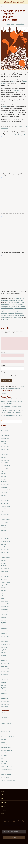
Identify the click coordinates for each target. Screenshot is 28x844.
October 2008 (4, 706)
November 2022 (5, 438)
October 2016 (4, 503)
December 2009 (5, 669)
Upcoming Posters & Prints (8, 780)
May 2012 (3, 593)
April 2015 (3, 533)
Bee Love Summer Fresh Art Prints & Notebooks (14, 399)
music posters (19, 308)
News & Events (9, 300)
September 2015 (5, 519)
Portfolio (4, 802)
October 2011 (4, 609)
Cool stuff (3, 720)
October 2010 (4, 641)
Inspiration (3, 739)
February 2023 (5, 435)
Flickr (5, 822)
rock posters (11, 313)
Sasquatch (17, 90)
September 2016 (5, 506)
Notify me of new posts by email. (11, 375)
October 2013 (4, 555)
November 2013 (5, 552)
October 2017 (4, 487)
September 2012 (5, 582)
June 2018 (3, 473)
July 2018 (3, 471)
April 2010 (3, 658)
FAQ (2, 814)
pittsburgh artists (10, 311)
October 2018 (4, 463)
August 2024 (4, 427)
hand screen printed (14, 306)
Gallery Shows (5, 734)
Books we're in (5, 717)
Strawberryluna (14, 2)
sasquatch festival (20, 313)
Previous (4, 393)
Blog (2, 798)
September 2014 (5, 541)
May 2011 (3, 622)
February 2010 (5, 663)
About (3, 806)
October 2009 (4, 674)
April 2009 (3, 690)
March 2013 (4, 566)
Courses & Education (6, 723)
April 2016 (3, 511)
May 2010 (3, 655)
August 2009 (4, 679)
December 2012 (5, 574)
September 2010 (5, 644)
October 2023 (4, 430)
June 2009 (3, 685)
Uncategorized (5, 777)
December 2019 (5, 446)
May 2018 (3, 476)
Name (3, 352)
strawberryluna (20, 24)
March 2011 (4, 628)
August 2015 (4, 522)
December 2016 (5, 498)
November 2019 (5, 449)
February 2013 (5, 568)
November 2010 (5, 639)
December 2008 (5, 701)
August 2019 (4, 454)
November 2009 (5, 671)
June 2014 (3, 544)
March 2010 (4, 660)
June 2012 (3, 590)
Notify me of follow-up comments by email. (13, 372)
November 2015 (5, 517)
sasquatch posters (6, 315)
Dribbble (9, 822)
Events (2, 728)
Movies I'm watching (6, 750)
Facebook (18, 822)
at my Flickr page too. (20, 135)
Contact (3, 810)
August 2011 (4, 614)
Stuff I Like (3, 772)
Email (3, 359)
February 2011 (5, 631)
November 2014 (5, 538)
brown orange (11, 302)
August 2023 (4, 433)
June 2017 (3, 495)
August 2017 (4, 492)
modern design (10, 308)
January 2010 (4, 666)
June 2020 (3, 444)
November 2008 (5, 704)
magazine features (6, 747)
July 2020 (3, 441)
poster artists (18, 311)
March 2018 (4, 481)
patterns (3, 311)
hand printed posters (11, 304)
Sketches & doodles (6, 769)
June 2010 (3, 652)
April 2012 (3, 595)
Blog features (4, 712)
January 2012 (4, 601)
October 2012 (4, 579)
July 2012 (3, 587)
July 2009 (3, 682)
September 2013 (5, 557)
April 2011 (3, 625)
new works (24, 310)
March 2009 (4, 693)
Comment (3, 336)
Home (3, 791)
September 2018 (5, 465)
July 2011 (3, 617)
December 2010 (5, 636)
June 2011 (3, 620)
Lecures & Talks (5, 745)
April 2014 (3, 547)
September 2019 (5, 452)
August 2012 (4, 585)
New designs (17, 298)
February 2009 (5, 696)
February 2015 (5, 536)
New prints (3, 758)
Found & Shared (5, 731)
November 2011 (5, 606)
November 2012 (5, 576)
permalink (5, 319)
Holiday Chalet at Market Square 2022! (11, 415)
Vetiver (13, 81)
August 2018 (4, 468)
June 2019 (3, 457)
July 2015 (3, 525)
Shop (3, 795)
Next (3, 7)
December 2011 (5, 603)
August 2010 (4, 647)
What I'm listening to (19, 300)
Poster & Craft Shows (6, 766)
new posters (9, 310)
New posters (4, 755)
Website (3, 365)
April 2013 (3, 563)
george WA (18, 302)
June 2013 (3, 560)
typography (4, 317)
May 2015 (3, 530)
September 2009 (5, 677)
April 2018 (3, 479)
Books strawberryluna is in (8, 715)
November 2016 (5, 500)
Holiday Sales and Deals (7, 736)
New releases (16, 310)
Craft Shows (4, 726)
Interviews (3, 742)
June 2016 (3, 509)
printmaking (4, 313)
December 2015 (5, 514)
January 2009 (4, 698)
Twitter (14, 822)
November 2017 (5, 484)
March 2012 (4, 598)
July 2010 (3, 650)
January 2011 (4, 633)
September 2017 (5, 490)
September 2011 (5, 612)
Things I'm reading (6, 774)
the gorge (22, 315)
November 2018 (5, 460)
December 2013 (5, 549)
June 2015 (3, 528)
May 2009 (3, 688)
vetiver (9, 317)
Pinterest (23, 822)
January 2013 (4, 571)
